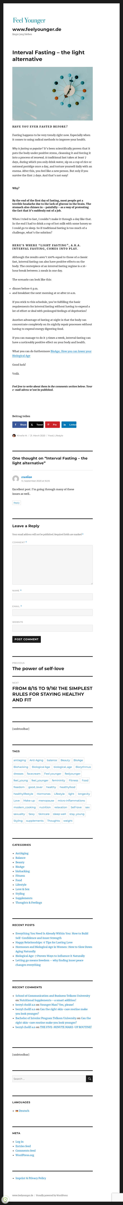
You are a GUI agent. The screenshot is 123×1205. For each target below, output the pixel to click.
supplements (35, 820)
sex (87, 807)
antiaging (20, 760)
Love (17, 800)
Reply (17, 502)
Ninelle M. (22, 435)
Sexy (32, 814)
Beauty (65, 760)
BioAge (78, 760)
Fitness (73, 780)
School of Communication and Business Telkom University (53, 995)
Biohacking (21, 767)
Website (17, 622)
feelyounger (72, 773)
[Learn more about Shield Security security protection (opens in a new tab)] (5, 1200)
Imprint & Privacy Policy (31, 1178)
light (71, 793)
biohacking (23, 871)
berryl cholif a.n (25, 1004)
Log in (20, 1141)
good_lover (35, 787)
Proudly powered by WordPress (52, 1195)
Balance (20, 857)
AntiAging (22, 853)
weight (68, 820)
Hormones (43, 793)
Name (17, 590)
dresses (18, 773)
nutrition (45, 807)
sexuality (19, 814)
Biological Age (41, 767)
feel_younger (40, 780)
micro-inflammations (71, 800)
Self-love (76, 807)
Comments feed (26, 1150)
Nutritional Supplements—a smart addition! (48, 1000)
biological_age (63, 767)
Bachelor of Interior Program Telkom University (46, 1018)
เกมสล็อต (26, 477)
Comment (19, 542)
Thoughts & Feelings (29, 902)
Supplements (24, 898)
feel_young (21, 780)
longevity (84, 793)
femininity (58, 780)
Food (50, 435)
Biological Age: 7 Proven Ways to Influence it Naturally (50, 955)
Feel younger (52, 773)
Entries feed (23, 1146)
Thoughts (53, 820)
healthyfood (67, 787)
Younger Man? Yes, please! (57, 1004)
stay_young (77, 814)
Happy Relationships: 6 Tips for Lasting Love (44, 942)
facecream (34, 773)
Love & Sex (22, 889)
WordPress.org (25, 1155)
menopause (46, 800)
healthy (51, 787)
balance (52, 760)
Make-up (29, 800)
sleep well (59, 814)
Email (17, 606)
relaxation (60, 807)
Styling (18, 820)
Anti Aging (36, 760)
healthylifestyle (23, 793)
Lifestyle (58, 435)
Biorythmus (83, 767)
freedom (19, 787)
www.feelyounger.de (36, 29)
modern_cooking (25, 807)
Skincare (43, 814)
